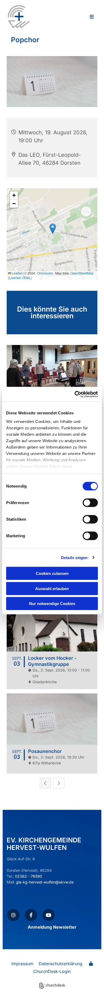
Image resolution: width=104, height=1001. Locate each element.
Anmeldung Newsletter (52, 927)
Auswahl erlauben (52, 588)
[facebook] (31, 915)
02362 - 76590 (28, 876)
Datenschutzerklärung (60, 963)
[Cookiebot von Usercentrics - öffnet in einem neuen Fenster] (75, 394)
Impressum (22, 963)
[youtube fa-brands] (48, 915)
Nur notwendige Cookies (52, 603)
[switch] (90, 502)
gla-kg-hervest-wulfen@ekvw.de (45, 882)
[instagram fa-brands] (13, 915)
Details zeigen (74, 557)
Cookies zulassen (52, 573)
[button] (68, 17)
